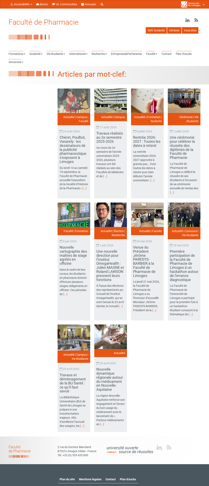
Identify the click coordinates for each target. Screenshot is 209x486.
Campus (81, 117)
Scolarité (156, 121)
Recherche (118, 235)
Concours (191, 231)
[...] (84, 188)
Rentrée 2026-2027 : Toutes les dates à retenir (146, 141)
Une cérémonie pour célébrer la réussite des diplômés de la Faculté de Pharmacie (182, 147)
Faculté (83, 121)
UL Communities (66, 4)
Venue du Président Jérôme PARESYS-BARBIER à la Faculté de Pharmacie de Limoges (144, 261)
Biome (43, 4)
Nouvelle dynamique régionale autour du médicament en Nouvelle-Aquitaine (109, 379)
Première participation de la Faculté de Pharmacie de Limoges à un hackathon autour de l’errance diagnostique (184, 265)
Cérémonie (186, 117)
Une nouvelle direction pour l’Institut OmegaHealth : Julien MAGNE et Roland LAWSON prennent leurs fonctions (110, 265)
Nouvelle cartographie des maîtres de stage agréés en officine (73, 255)
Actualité (68, 117)
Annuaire (90, 4)
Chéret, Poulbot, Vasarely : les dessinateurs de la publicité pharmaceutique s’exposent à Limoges (73, 149)
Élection (119, 231)
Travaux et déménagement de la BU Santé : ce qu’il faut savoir (73, 383)
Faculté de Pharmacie (44, 22)
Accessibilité (21, 4)
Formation (153, 117)
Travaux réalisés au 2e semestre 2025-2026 (109, 137)
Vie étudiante (190, 235)
